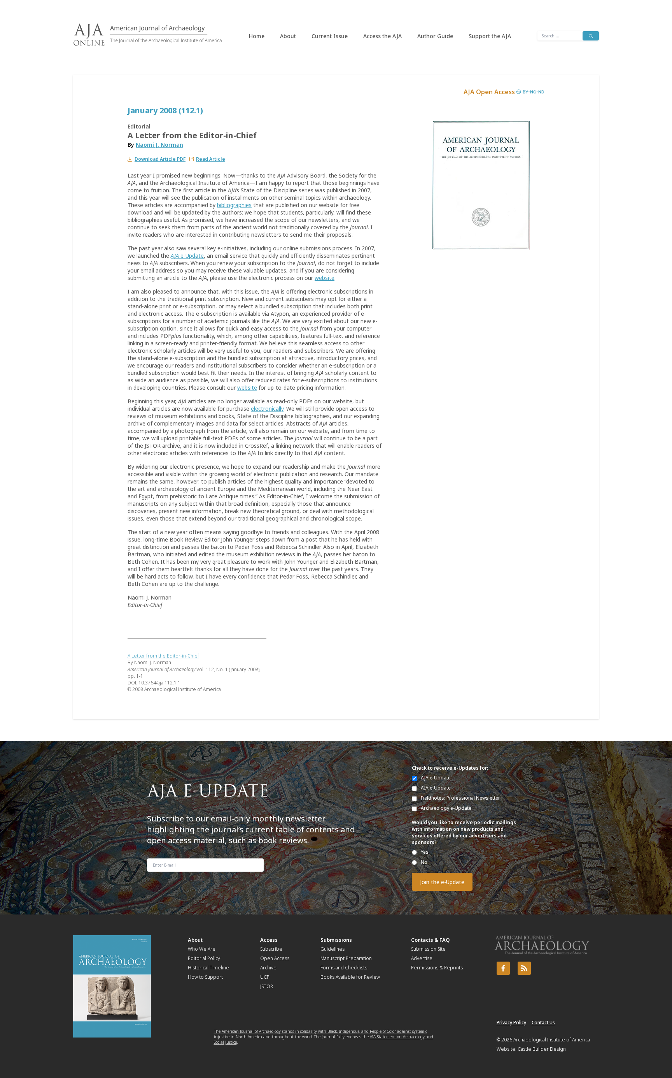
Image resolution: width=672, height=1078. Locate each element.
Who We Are (201, 949)
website (324, 277)
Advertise (421, 958)
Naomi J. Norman (159, 144)
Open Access (274, 958)
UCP (265, 977)
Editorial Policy (204, 958)
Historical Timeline (208, 967)
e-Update (187, 255)
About (288, 36)
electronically (267, 408)
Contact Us (543, 1022)
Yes (425, 852)
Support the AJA (490, 36)
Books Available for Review (350, 977)
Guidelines (332, 949)
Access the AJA (382, 36)
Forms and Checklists (343, 967)
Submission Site (428, 949)
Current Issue (330, 36)
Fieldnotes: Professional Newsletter (460, 798)
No (424, 862)
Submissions (336, 939)
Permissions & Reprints (437, 967)
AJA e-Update (436, 777)
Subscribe (271, 949)
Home (256, 36)
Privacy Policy (511, 1022)
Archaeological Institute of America (551, 1039)
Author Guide (435, 36)
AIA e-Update (436, 787)
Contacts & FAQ (430, 939)
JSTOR (266, 986)
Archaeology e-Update (446, 808)
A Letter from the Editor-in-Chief (163, 655)
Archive (268, 967)
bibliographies (234, 205)
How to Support (205, 977)
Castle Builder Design (542, 1049)
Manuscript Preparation (346, 958)
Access (269, 939)
